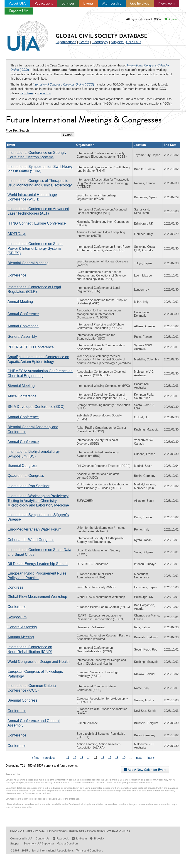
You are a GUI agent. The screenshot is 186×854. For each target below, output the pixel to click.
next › (140, 757)
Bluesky (99, 838)
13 (81, 757)
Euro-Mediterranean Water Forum (34, 529)
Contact (147, 19)
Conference (16, 275)
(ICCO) (63, 84)
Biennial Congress (22, 465)
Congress (15, 587)
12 (74, 757)
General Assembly (22, 336)
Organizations (66, 42)
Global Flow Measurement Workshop (37, 597)
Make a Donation (67, 843)
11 (67, 757)
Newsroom (166, 3)
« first (35, 757)
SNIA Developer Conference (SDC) (35, 407)
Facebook (62, 838)
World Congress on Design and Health (38, 661)
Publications (43, 3)
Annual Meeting (20, 301)
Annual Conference (23, 314)
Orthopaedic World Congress (30, 540)
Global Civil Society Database (101, 36)
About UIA (17, 3)
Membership (111, 3)
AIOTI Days (16, 234)
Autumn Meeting (20, 637)
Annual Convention (23, 326)
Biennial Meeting (21, 386)
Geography (100, 42)
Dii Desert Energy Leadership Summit (37, 564)
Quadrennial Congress (25, 475)
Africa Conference (22, 396)
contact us (44, 93)
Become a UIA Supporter (39, 843)
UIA (23, 33)
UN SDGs (133, 42)
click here (26, 93)
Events (88, 3)
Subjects (117, 42)
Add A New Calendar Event (146, 769)
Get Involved (139, 3)
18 (116, 757)
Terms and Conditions (89, 850)
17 (109, 757)
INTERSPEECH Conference (30, 347)
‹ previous (49, 757)
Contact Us (42, 838)
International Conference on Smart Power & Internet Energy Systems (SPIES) (35, 248)
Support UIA (18, 11)
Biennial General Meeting (28, 263)
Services (68, 3)
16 (102, 757)
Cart (159, 19)
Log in (133, 19)
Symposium (17, 617)
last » (151, 757)
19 (123, 757)
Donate (172, 19)
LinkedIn (81, 838)
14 (88, 757)
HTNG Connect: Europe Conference (36, 223)
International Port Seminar (28, 486)
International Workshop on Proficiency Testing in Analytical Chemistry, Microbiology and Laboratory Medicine (38, 500)
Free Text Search (17, 130)
